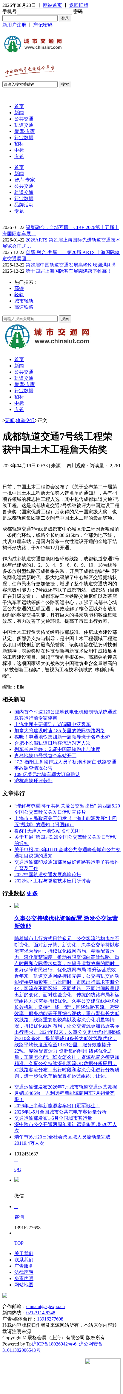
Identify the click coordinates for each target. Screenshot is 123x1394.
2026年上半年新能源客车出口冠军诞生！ (57, 1105)
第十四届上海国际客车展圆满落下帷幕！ (69, 271)
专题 (19, 156)
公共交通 (23, 118)
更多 (32, 893)
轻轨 (19, 294)
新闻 (19, 112)
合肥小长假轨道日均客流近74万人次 (52, 743)
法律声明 (23, 1272)
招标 (19, 143)
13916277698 (50, 1318)
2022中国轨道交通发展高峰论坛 (47, 874)
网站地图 (23, 1284)
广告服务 (23, 1265)
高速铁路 (23, 307)
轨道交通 (23, 125)
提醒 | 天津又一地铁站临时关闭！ (49, 830)
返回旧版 (78, 5)
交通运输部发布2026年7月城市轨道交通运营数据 (65, 1086)
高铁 (19, 288)
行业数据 (23, 137)
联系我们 (23, 1259)
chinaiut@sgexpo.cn (45, 1306)
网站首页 (52, 5)
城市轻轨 (23, 300)
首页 (19, 106)
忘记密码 (43, 24)
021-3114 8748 (40, 1312)
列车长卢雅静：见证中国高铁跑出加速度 (57, 749)
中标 (19, 150)
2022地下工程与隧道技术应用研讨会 (52, 880)
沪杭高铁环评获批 (33, 780)
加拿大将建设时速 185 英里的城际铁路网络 (59, 730)
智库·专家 (24, 131)
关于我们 (23, 1253)
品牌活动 (23, 204)
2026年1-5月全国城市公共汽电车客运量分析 (60, 1111)
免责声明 (23, 1278)
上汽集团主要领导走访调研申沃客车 (52, 724)
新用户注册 (14, 24)
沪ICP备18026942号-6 (54, 1343)
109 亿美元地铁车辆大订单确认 (47, 774)
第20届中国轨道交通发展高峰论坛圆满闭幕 (71, 264)
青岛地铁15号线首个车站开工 (45, 755)
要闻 (10, 420)
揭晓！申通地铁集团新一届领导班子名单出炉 (62, 736)
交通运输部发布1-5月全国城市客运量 (53, 1118)
